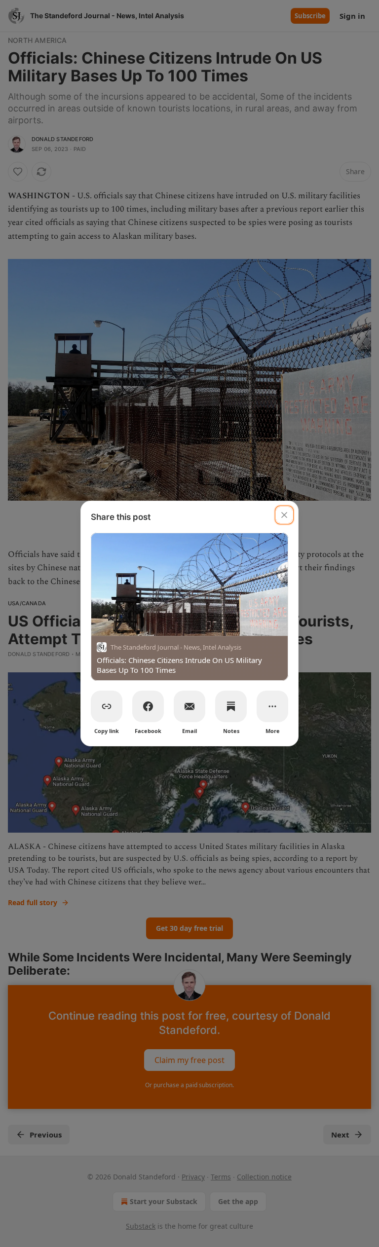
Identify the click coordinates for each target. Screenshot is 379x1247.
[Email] (189, 706)
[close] (284, 515)
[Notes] (231, 706)
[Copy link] (106, 706)
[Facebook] (148, 706)
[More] (272, 706)
